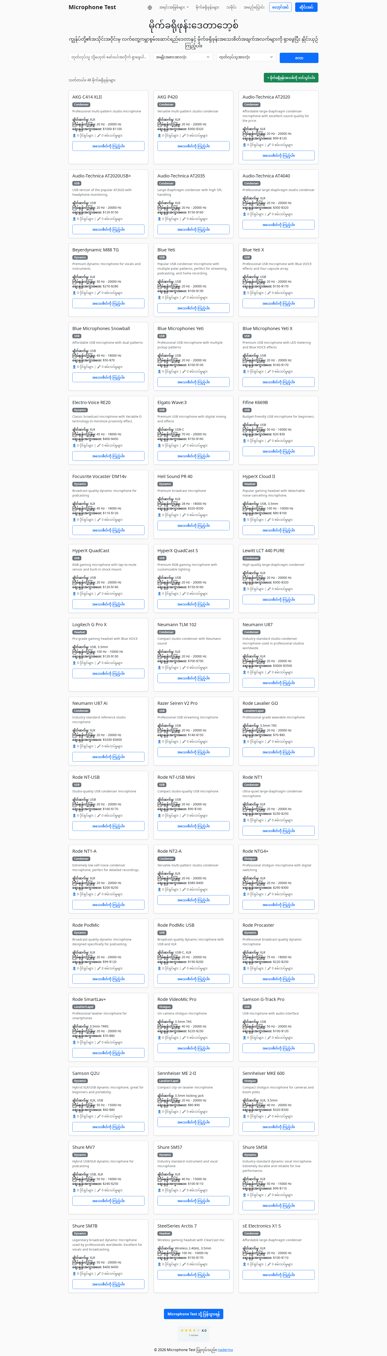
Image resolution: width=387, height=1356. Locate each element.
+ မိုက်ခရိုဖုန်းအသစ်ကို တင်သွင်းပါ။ (291, 78)
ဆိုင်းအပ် (306, 7)
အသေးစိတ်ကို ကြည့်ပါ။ (108, 146)
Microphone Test (92, 7)
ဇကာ (299, 57)
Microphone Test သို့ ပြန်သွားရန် (194, 1314)
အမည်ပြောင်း (254, 7)
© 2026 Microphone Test (175, 1349)
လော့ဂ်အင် (280, 7)
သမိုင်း (231, 7)
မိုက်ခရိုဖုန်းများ (207, 7)
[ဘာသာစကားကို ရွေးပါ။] (150, 7)
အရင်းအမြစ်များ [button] (172, 7)
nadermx (225, 1349)
